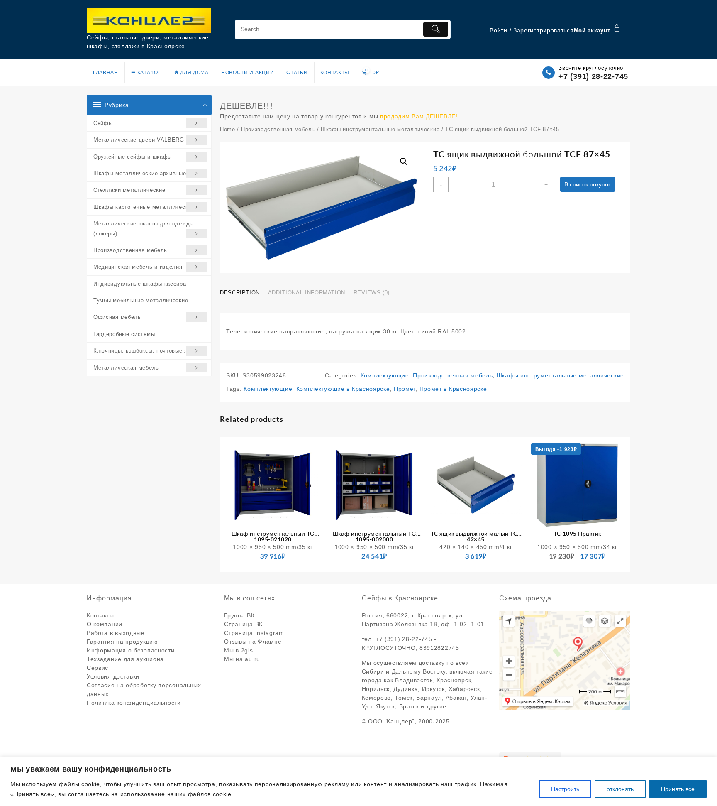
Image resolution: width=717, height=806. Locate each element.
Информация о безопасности (131, 650)
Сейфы (103, 123)
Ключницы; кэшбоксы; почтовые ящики (147, 351)
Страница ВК (243, 624)
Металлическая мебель (126, 368)
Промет (404, 388)
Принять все (678, 789)
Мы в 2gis (238, 650)
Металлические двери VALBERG (138, 140)
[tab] (243, 293)
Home (227, 129)
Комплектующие (385, 375)
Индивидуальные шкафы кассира (139, 284)
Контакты (100, 615)
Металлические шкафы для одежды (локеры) (143, 228)
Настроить (565, 789)
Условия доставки (113, 676)
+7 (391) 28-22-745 (593, 76)
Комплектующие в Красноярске (343, 388)
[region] (358, 781)
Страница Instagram (254, 633)
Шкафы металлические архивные (139, 173)
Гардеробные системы (124, 334)
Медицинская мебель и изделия (138, 267)
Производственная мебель (130, 250)
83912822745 (439, 647)
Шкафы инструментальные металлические (380, 129)
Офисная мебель (117, 317)
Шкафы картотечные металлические (144, 207)
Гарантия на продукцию (122, 641)
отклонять (620, 789)
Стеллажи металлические (129, 190)
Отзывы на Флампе (252, 641)
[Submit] (435, 29)
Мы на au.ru (242, 659)
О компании (104, 624)
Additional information (306, 292)
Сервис (97, 667)
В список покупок (587, 184)
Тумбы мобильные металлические (140, 300)
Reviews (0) (372, 292)
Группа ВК (239, 615)
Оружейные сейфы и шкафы (132, 157)
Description (240, 292)
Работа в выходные (116, 633)
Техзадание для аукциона (125, 659)
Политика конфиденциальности (134, 702)
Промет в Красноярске (453, 388)
